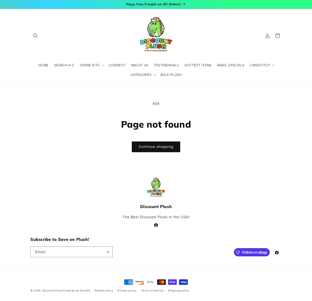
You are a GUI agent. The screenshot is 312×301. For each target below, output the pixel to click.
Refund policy (104, 290)
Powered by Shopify (76, 290)
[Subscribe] (107, 252)
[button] (35, 36)
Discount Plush (52, 290)
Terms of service (152, 290)
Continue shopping (156, 146)
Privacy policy (127, 290)
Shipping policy (178, 290)
